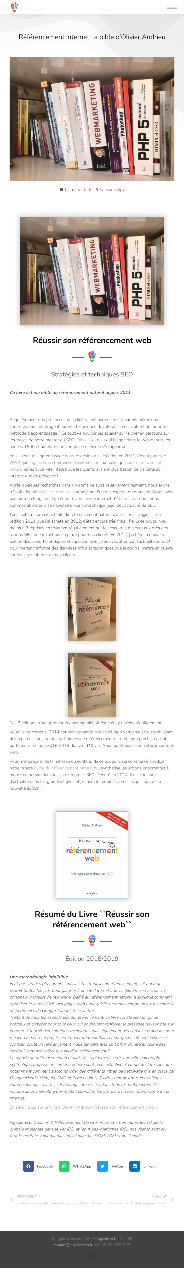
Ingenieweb (40, 462)
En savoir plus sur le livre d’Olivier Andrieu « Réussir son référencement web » (83, 1107)
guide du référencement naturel (63, 768)
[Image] (92, 855)
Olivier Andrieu (91, 440)
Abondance (126, 498)
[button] (112, 4)
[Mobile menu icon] (172, 7)
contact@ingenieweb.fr (73, 1245)
